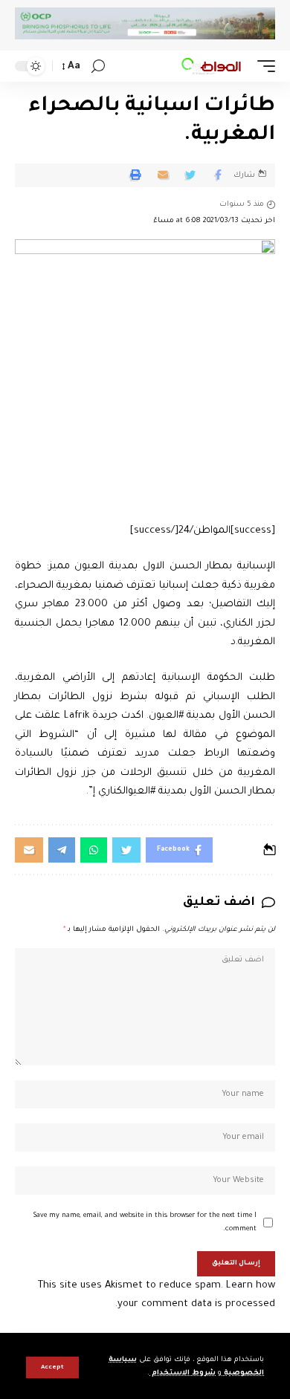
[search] (98, 66)
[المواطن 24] (211, 66)
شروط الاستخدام (182, 1373)
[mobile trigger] (262, 66)
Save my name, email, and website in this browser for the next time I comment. (145, 1222)
